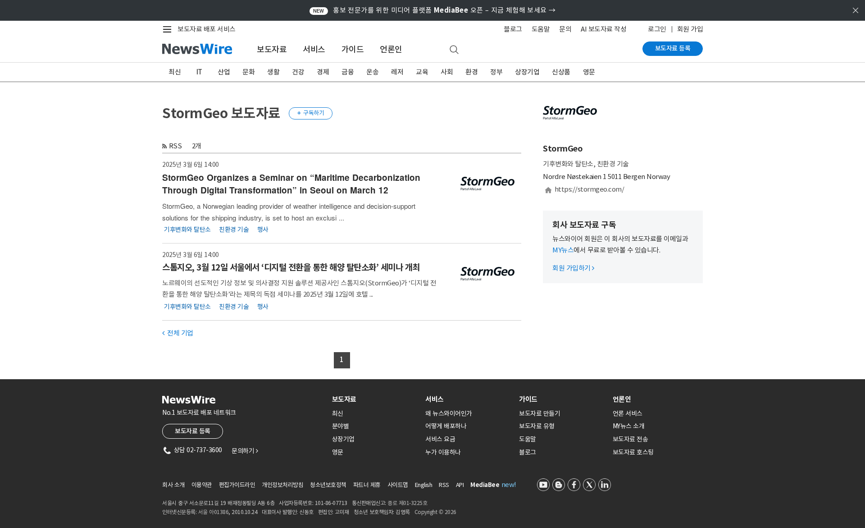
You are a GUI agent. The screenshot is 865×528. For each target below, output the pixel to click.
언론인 (391, 49)
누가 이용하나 (443, 452)
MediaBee (484, 485)
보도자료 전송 (630, 439)
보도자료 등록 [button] (192, 431)
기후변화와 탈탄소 (187, 229)
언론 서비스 (627, 413)
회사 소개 (173, 485)
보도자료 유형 (537, 426)
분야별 (340, 426)
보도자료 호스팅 (633, 452)
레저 (397, 72)
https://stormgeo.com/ (589, 189)
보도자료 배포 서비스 (207, 29)
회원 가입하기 (573, 268)
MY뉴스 (563, 250)
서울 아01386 (213, 512)
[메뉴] (169, 29)
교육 (422, 72)
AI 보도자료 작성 (603, 29)
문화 (248, 72)
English (423, 485)
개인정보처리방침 (282, 485)
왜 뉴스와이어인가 (448, 413)
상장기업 (527, 72)
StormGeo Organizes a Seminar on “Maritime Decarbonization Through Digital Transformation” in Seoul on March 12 (291, 184)
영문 (589, 72)
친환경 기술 (234, 229)
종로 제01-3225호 (407, 503)
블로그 (513, 29)
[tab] (375, 399)
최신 (174, 72)
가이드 (352, 49)
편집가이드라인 (237, 485)
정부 (496, 72)
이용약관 (201, 485)
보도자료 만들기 (539, 413)
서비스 (314, 49)
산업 (224, 72)
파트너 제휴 (367, 485)
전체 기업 (177, 333)
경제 (323, 72)
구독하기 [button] (310, 113)
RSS (175, 146)
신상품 (561, 72)
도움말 (541, 29)
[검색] (454, 50)
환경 (471, 72)
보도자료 (272, 49)
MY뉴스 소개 (629, 426)
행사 (263, 229)
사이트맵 (397, 485)
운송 (372, 72)
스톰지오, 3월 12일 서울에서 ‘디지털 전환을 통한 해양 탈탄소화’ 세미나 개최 (291, 267)
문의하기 (245, 451)
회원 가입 (690, 29)
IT (199, 72)
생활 (273, 72)
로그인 (657, 29)
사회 (447, 72)
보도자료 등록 (673, 48)
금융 (347, 72)
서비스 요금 (440, 439)
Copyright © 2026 (435, 512)
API (460, 485)
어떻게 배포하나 (445, 426)
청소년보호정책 (328, 485)
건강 (298, 72)
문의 (565, 29)
